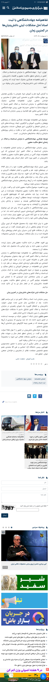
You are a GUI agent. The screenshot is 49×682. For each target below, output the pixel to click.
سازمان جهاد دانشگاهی (23, 379)
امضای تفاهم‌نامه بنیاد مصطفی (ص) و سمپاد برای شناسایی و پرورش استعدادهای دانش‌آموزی (24, 660)
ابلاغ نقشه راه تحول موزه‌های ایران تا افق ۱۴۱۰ (30, 665)
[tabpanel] (24, 550)
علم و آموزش (30, 359)
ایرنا (27, 8)
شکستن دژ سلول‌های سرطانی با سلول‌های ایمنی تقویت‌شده (25, 637)
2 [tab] (9, 527)
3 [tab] (6, 527)
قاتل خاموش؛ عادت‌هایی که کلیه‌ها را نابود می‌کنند (28, 633)
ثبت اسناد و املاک (39, 383)
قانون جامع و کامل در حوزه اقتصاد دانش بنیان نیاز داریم (38, 438)
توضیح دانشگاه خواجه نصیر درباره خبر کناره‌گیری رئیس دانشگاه (24, 640)
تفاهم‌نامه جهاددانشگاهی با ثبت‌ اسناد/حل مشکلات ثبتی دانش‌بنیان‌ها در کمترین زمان (25, 25)
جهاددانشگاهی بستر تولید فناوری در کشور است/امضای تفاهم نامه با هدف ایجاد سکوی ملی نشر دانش (37, 466)
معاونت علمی (20, 359)
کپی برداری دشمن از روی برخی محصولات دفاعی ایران (28, 564)
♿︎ (43, 676)
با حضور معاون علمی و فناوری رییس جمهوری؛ (13, 433)
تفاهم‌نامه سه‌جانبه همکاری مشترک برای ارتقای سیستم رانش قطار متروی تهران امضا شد (13, 440)
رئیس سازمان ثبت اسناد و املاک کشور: (37, 433)
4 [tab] (3, 527)
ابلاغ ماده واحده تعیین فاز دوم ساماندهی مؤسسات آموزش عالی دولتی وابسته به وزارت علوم (23, 645)
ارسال (5, 515)
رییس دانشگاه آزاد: (41, 460)
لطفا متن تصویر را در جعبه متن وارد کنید (34, 506)
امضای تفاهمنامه (40, 379)
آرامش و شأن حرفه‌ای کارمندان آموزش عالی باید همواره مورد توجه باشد (23, 655)
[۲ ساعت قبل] (24, 545)
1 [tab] (11, 527)
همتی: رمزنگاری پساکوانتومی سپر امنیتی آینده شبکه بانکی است (23, 650)
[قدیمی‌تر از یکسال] (36, 423)
